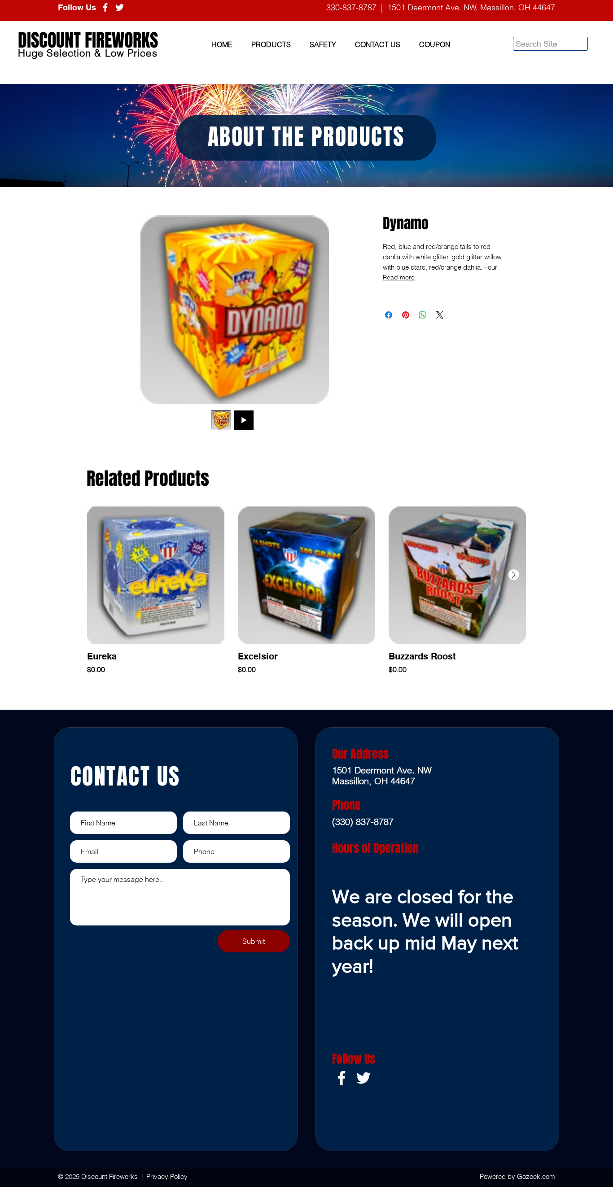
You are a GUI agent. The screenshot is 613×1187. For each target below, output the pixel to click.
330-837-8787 (351, 7)
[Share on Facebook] (388, 315)
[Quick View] (155, 575)
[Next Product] (513, 574)
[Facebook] (105, 7)
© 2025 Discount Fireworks (99, 1176)
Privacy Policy (167, 1176)
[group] (306, 590)
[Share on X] (439, 315)
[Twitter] (119, 7)
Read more (399, 277)
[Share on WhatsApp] (422, 315)
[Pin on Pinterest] (405, 315)
